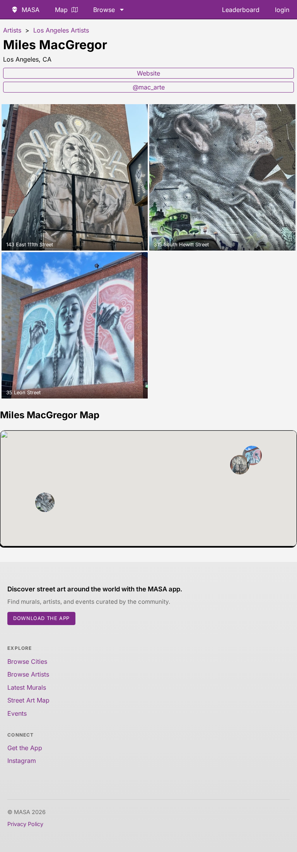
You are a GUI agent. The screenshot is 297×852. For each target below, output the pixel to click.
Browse (104, 10)
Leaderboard (240, 10)
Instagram (21, 760)
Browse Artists (28, 674)
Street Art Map (28, 700)
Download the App (41, 618)
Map (61, 10)
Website (148, 73)
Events (17, 713)
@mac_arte (149, 87)
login (282, 10)
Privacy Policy (25, 824)
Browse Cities (27, 661)
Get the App (24, 748)
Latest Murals (26, 687)
